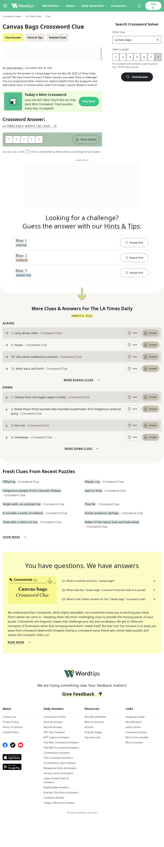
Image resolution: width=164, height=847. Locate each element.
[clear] (158, 40)
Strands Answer (53, 722)
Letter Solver (133, 727)
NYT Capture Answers (57, 737)
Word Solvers (50, 6)
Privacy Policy (11, 722)
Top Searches (93, 737)
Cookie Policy (11, 732)
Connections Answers (57, 752)
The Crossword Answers (58, 758)
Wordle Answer (53, 727)
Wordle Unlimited (95, 717)
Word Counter (134, 742)
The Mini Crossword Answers (61, 742)
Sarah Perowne (14, 67)
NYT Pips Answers (54, 732)
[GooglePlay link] (20, 767)
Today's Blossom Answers (59, 803)
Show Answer (88, 139)
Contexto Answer (54, 797)
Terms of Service (13, 727)
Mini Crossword (94, 722)
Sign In (153, 5)
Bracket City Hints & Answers (61, 792)
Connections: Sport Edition (60, 763)
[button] (82, 242)
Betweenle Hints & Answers (60, 768)
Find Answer (140, 77)
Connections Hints (55, 717)
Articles (89, 727)
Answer (153, 332)
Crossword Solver (12, 16)
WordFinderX (133, 722)
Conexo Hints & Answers (58, 773)
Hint (135, 332)
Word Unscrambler (137, 737)
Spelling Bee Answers (56, 787)
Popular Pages (93, 732)
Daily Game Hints (93, 6)
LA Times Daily (33, 16)
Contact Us (9, 717)
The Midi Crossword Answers (61, 747)
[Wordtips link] (23, 6)
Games (70, 6)
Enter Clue (118, 32)
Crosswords (118, 6)
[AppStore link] (20, 757)
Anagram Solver (135, 717)
